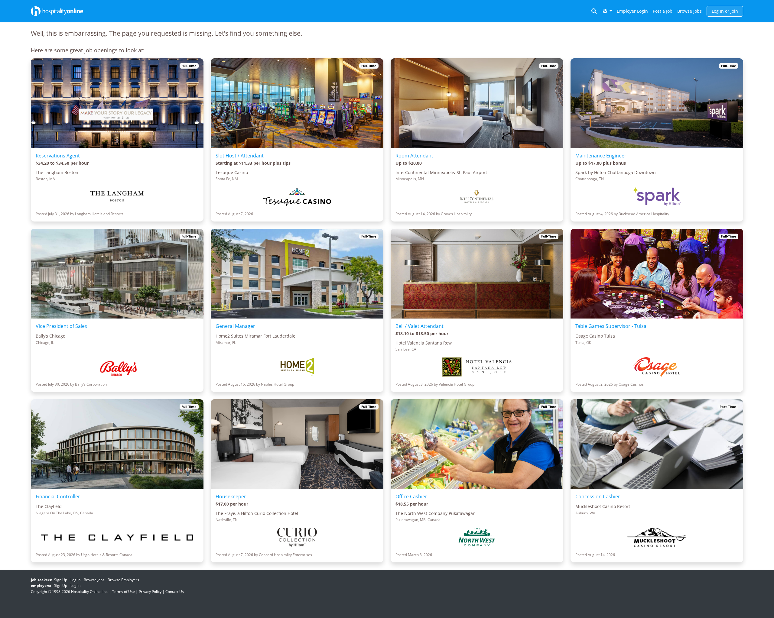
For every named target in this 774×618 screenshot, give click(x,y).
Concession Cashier (597, 496)
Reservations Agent (58, 155)
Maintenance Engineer (600, 155)
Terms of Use (123, 591)
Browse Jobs (689, 11)
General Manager (235, 326)
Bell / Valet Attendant (419, 326)
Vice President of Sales (61, 326)
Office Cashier (411, 496)
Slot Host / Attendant (240, 155)
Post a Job (662, 11)
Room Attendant (414, 155)
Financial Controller (58, 496)
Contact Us (174, 591)
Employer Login (632, 11)
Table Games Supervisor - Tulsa (610, 326)
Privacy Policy (150, 591)
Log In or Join (725, 11)
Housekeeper (231, 496)
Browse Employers (123, 579)
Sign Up (60, 579)
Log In (75, 579)
